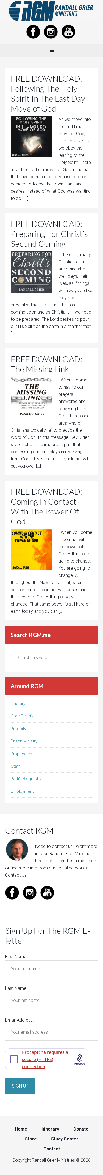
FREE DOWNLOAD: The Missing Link (46, 364)
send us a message (77, 860)
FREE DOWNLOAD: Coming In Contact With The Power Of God (46, 506)
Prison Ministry (24, 741)
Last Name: (16, 988)
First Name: (16, 956)
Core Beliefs (22, 716)
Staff (15, 766)
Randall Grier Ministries (51, 11)
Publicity (18, 728)
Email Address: (19, 1020)
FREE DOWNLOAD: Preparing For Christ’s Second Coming (49, 233)
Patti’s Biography (26, 778)
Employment (22, 791)
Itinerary (18, 703)
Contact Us (16, 875)
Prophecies (21, 753)
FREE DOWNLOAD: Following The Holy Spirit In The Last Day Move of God (48, 93)
